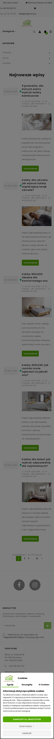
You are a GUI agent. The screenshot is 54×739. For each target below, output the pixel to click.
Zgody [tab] (10, 684)
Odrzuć (27, 733)
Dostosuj (26, 726)
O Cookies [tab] (44, 684)
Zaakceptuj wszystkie (27, 719)
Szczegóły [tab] (27, 684)
